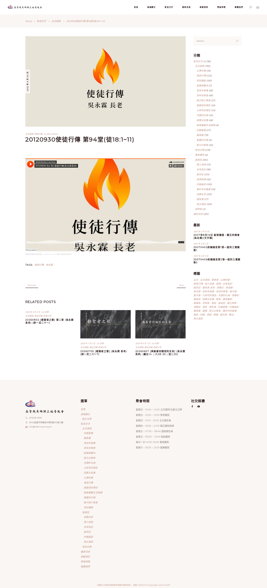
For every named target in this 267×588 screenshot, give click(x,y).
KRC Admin (52, 134)
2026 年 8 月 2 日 (33, 312)
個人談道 (201, 164)
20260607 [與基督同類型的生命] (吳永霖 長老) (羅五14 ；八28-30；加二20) (160, 353)
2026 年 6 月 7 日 (143, 343)
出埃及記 (201, 169)
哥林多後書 (202, 90)
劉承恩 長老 (208, 287)
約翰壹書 (201, 130)
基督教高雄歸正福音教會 (33, 254)
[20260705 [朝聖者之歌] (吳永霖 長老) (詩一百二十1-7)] (105, 324)
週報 (215, 314)
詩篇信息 (201, 194)
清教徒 (196, 306)
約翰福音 (201, 184)
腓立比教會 (202, 144)
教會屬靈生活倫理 (206, 125)
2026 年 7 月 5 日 (88, 343)
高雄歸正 (85, 414)
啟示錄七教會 (203, 100)
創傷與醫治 (202, 85)
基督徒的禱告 (203, 105)
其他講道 (201, 80)
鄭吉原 (223, 314)
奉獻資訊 (85, 556)
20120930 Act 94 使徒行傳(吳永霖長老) (58, 254)
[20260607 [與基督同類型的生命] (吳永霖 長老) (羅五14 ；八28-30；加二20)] (160, 324)
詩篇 (202, 314)
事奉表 (214, 279)
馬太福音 (201, 204)
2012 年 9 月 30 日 (27, 81)
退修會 (198, 209)
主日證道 (56, 21)
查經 (213, 303)
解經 (195, 314)
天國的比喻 (202, 115)
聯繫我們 (85, 566)
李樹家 (205, 303)
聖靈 (204, 310)
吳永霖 (49, 264)
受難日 (220, 287)
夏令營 (196, 295)
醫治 (231, 314)
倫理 (218, 283)
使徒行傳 (38, 134)
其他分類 (38, 315)
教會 (218, 299)
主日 (195, 279)
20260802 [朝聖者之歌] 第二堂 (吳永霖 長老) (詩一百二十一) (49, 321)
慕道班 (196, 299)
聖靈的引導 (202, 140)
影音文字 (41, 21)
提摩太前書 (202, 120)
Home (28, 21)
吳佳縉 (229, 287)
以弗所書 (201, 70)
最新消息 (198, 214)
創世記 (200, 174)
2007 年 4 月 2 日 (200, 243)
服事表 (196, 303)
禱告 (204, 306)
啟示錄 (233, 291)
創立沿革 (86, 418)
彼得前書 (201, 179)
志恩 (47, 312)
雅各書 (200, 199)
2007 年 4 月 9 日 (200, 256)
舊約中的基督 (203, 189)
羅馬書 (200, 135)
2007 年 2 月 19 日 (201, 231)
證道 (209, 314)
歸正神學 (231, 303)
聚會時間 (85, 561)
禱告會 (212, 306)
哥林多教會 (202, 95)
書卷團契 (199, 154)
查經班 (198, 159)
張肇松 (235, 295)
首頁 (83, 409)
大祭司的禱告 (203, 110)
